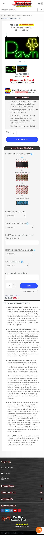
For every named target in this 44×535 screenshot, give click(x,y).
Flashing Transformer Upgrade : (20, 250)
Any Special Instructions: (16, 273)
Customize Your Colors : (17, 223)
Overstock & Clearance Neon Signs (19, 15)
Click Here (30, 320)
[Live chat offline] (39, 530)
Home (3, 15)
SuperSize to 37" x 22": (15, 212)
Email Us (7, 473)
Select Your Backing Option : (19, 154)
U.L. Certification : (14, 261)
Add (29, 286)
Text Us (6, 478)
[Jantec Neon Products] (22, 4)
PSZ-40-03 (14, 25)
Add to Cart (22, 139)
